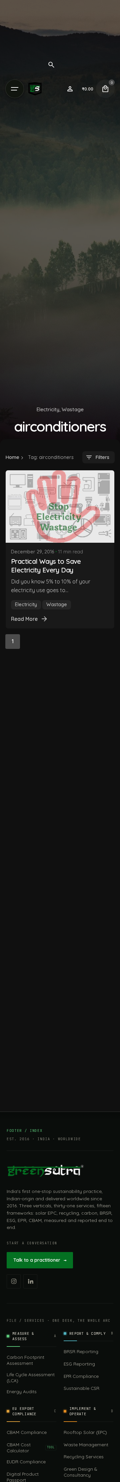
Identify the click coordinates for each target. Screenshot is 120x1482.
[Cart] (105, 88)
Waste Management (86, 1444)
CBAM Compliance (27, 1432)
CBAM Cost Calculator (31, 1447)
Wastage (73, 409)
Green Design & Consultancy (80, 1472)
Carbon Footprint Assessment (25, 1360)
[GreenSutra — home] (45, 1171)
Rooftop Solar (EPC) (85, 1432)
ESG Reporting (79, 1364)
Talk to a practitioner (39, 1260)
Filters (102, 457)
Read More (24, 618)
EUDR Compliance (26, 1461)
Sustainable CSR (81, 1388)
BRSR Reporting (81, 1351)
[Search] (51, 64)
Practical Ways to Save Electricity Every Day (46, 565)
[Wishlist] (70, 88)
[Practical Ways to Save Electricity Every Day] (60, 506)
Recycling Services (84, 1456)
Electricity (47, 409)
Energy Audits (22, 1391)
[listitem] (14, 1281)
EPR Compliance (81, 1376)
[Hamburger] (14, 88)
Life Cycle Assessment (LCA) (31, 1377)
